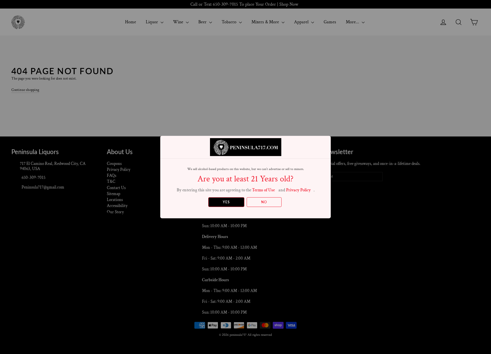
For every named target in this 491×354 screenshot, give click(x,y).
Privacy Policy (298, 189)
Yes (226, 202)
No (264, 202)
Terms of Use (263, 189)
